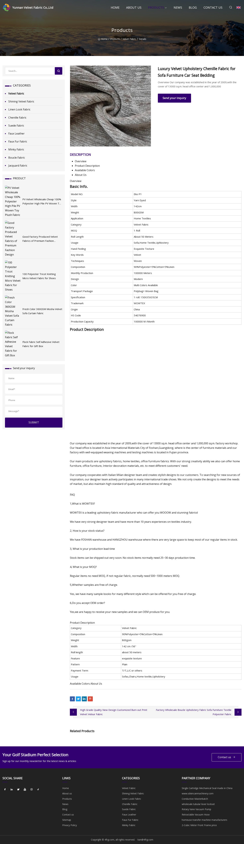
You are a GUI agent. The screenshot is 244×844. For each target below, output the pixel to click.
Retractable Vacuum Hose (196, 814)
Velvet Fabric (129, 39)
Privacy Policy (69, 825)
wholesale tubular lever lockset (198, 804)
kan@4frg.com (145, 839)
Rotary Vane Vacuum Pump (196, 809)
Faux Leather (16, 133)
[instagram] (31, 789)
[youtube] (24, 789)
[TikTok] (38, 789)
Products (156, 7)
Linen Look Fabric (19, 109)
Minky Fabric (16, 149)
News (178, 7)
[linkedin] (11, 789)
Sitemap (66, 819)
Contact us (212, 7)
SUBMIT (34, 422)
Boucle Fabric (16, 157)
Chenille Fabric (17, 117)
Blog (193, 7)
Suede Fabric (16, 125)
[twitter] (18, 789)
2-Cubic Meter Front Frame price (199, 825)
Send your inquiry (174, 98)
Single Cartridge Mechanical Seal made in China (207, 788)
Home (115, 7)
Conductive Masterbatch (195, 798)
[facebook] (4, 789)
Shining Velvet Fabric (21, 101)
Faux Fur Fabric (17, 141)
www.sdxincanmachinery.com (197, 793)
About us (133, 7)
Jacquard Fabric (17, 165)
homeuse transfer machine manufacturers (204, 819)
